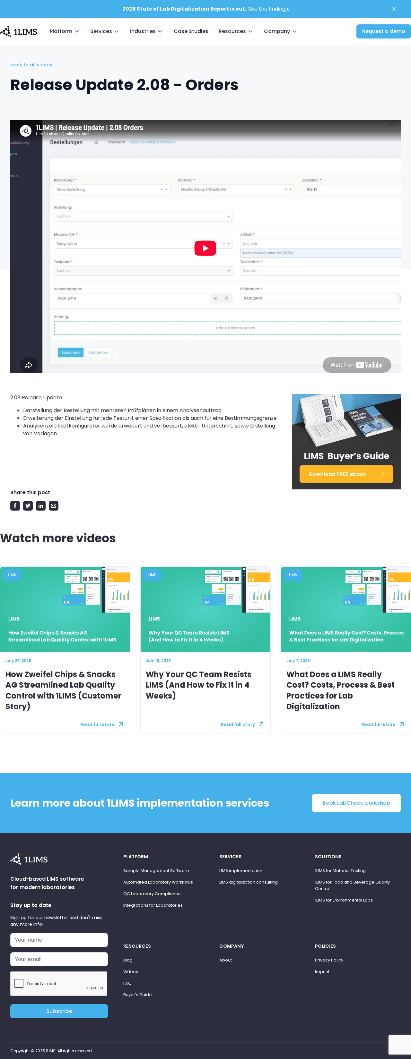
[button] (65, 31)
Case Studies (191, 31)
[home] (18, 31)
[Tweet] (28, 506)
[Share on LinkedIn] (41, 506)
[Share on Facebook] (15, 506)
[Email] (53, 506)
